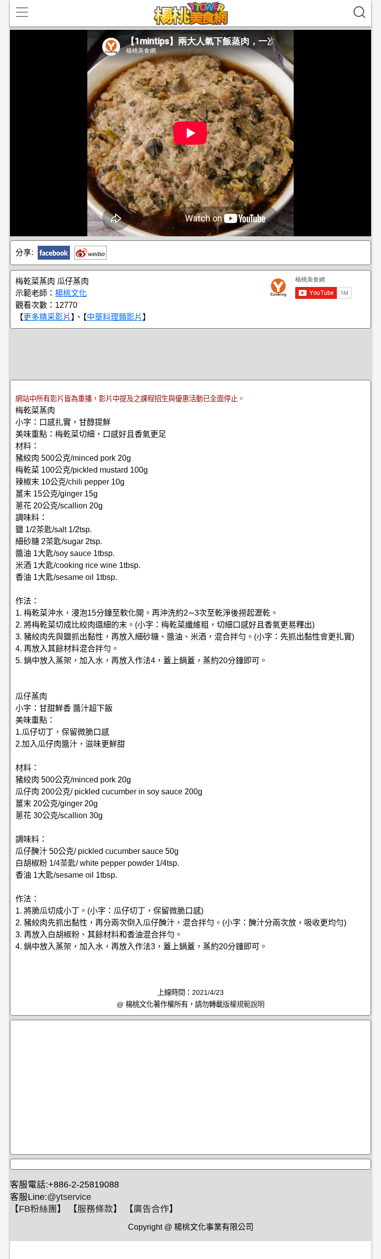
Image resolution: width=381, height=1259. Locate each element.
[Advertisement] (190, 353)
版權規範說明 (243, 1004)
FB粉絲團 (38, 1209)
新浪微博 (90, 253)
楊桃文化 (71, 293)
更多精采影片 (47, 317)
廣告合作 (151, 1209)
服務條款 (95, 1209)
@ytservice (69, 1197)
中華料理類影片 (114, 317)
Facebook (54, 253)
